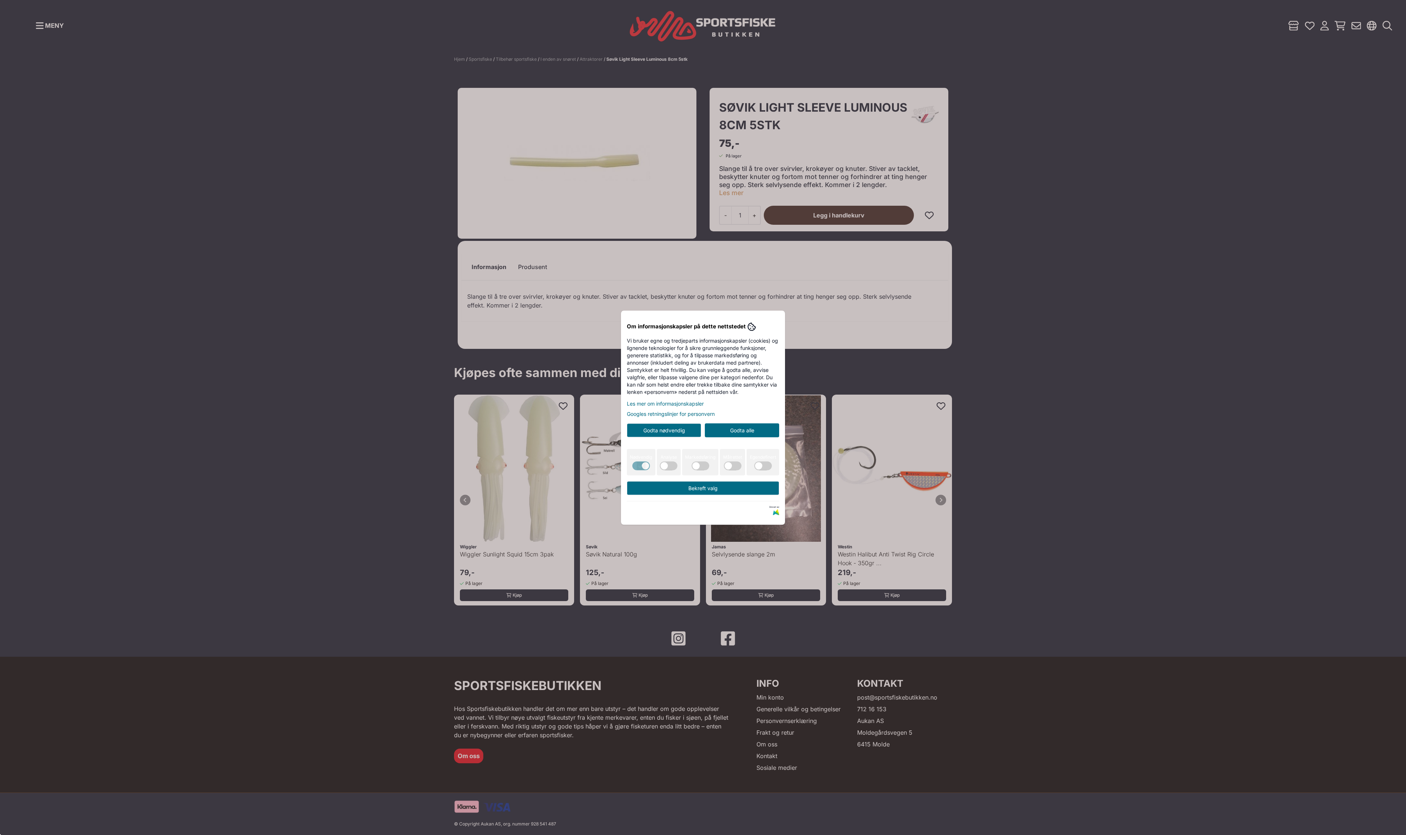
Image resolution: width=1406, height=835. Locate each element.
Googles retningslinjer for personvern (671, 413)
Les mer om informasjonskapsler (665, 403)
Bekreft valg (703, 488)
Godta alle (742, 430)
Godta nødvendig (664, 430)
